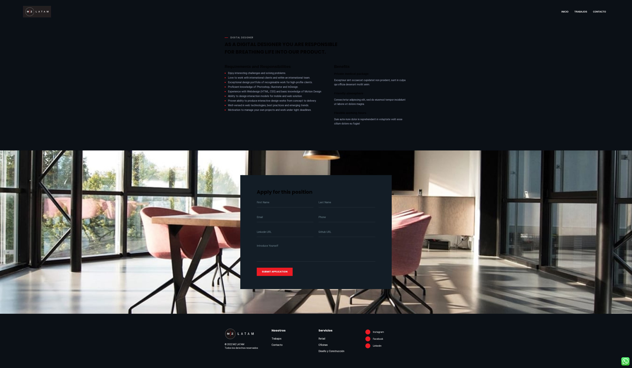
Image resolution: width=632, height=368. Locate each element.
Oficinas (323, 344)
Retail (321, 338)
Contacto (599, 11)
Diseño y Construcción (331, 351)
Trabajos (580, 11)
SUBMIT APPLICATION (275, 271)
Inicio (564, 11)
